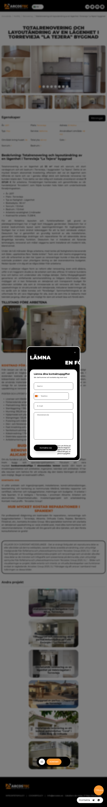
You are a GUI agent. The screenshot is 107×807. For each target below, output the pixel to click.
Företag (53, 765)
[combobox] (37, 395)
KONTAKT (54, 762)
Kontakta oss (46, 448)
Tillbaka (99, 790)
